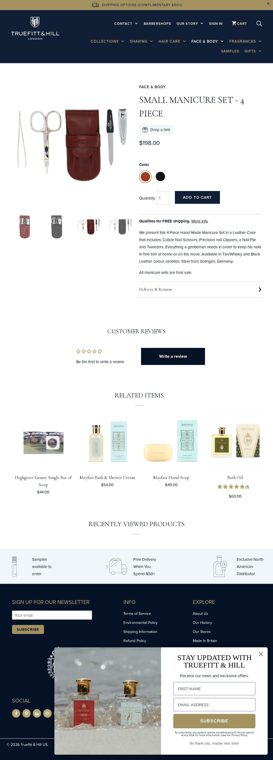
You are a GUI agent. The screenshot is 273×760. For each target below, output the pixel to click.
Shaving (139, 41)
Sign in (216, 23)
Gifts (250, 51)
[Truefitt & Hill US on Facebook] (16, 713)
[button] (232, 487)
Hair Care (170, 41)
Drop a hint (160, 129)
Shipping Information (140, 631)
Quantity (147, 198)
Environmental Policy (140, 622)
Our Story (187, 23)
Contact (124, 23)
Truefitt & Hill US (34, 744)
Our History (202, 622)
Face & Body (205, 41)
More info (199, 221)
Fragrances (243, 41)
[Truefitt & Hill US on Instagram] (47, 713)
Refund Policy (134, 640)
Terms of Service (137, 613)
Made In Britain (205, 640)
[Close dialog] (261, 654)
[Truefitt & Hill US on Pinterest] (26, 713)
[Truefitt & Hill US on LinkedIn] (37, 713)
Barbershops (157, 23)
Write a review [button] (173, 356)
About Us (200, 613)
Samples (230, 51)
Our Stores (202, 631)
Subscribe (28, 629)
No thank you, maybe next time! (214, 743)
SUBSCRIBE (214, 721)
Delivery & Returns (155, 289)
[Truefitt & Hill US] (35, 29)
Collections (105, 41)
